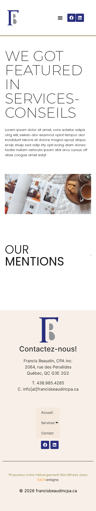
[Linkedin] (80, 18)
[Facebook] (71, 18)
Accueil (47, 412)
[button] (60, 18)
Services (48, 423)
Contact (47, 433)
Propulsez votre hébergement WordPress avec (48, 477)
